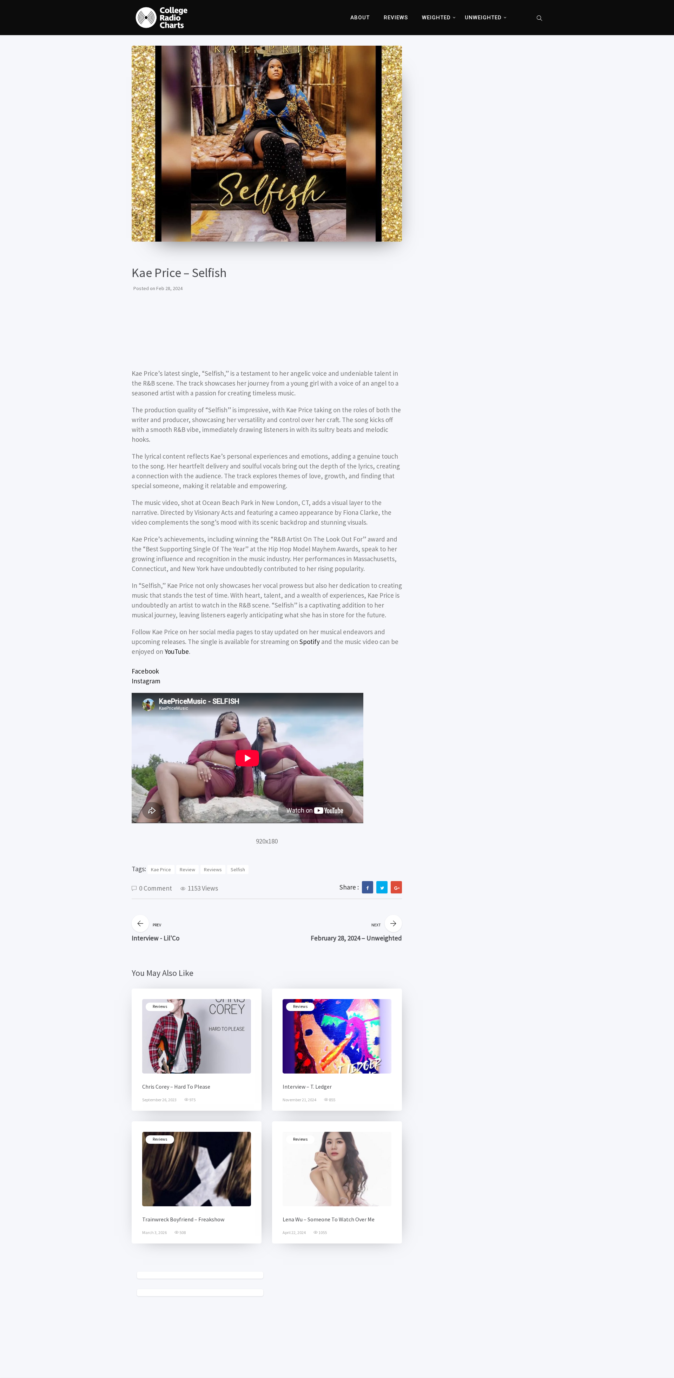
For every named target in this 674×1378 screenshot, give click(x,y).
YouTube (177, 651)
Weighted (436, 17)
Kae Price (161, 869)
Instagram (146, 681)
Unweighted (483, 17)
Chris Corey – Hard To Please (176, 1086)
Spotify (309, 641)
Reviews (396, 17)
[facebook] (367, 888)
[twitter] (382, 888)
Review (187, 869)
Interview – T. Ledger (307, 1086)
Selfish (238, 869)
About (360, 17)
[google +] (396, 888)
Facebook (145, 671)
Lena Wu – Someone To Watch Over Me (329, 1219)
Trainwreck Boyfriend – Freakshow (183, 1219)
